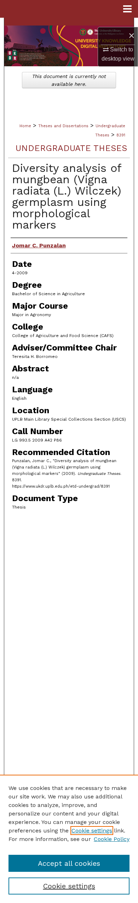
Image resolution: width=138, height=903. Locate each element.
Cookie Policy (112, 839)
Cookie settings (91, 830)
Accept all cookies (69, 863)
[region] (69, 839)
